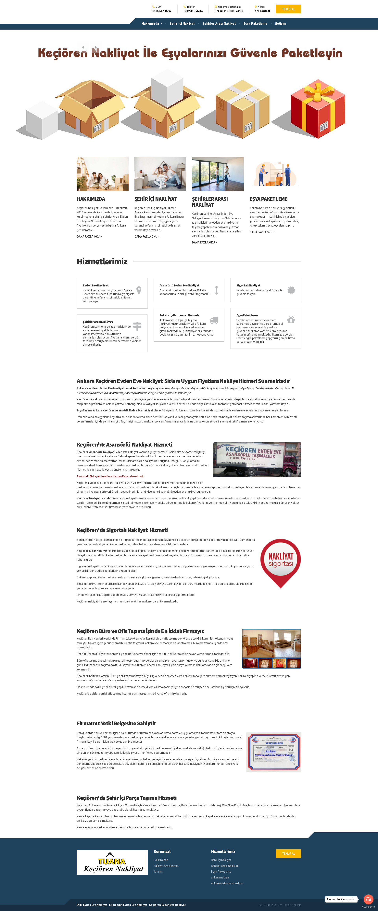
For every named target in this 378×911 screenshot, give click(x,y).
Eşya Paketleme (255, 23)
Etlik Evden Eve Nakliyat (92, 904)
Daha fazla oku (88, 236)
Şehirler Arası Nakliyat (219, 23)
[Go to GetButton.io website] (368, 907)
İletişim (280, 23)
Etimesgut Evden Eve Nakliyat (128, 904)
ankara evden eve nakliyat (227, 883)
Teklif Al (288, 9)
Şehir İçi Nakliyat (182, 23)
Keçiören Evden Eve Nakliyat (167, 904)
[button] (83, 47)
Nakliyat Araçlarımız (166, 865)
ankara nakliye (220, 877)
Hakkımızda (150, 23)
